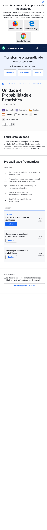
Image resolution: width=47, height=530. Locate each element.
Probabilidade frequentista (21, 161)
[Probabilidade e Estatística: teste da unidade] (13, 124)
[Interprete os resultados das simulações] (3, 124)
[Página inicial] (3, 84)
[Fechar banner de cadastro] (42, 56)
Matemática (11, 84)
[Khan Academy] (11, 48)
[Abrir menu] (43, 48)
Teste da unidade (9, 274)
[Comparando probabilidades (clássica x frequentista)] (6, 124)
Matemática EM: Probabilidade (30, 84)
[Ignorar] (43, 2)
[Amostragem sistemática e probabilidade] (10, 124)
